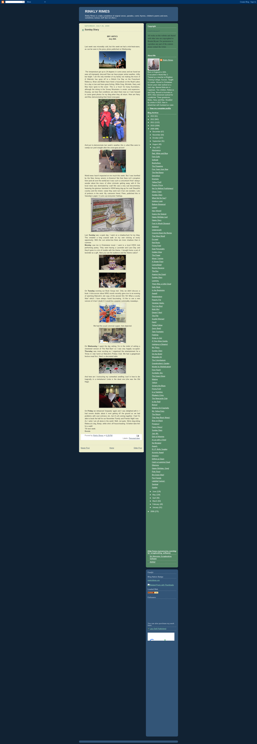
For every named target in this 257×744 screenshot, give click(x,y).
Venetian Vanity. (158, 303)
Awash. (155, 446)
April (154, 498)
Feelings (155, 335)
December (156, 132)
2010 (152, 126)
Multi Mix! (156, 309)
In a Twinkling (157, 392)
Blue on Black (157, 421)
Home (111, 448)
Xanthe (154, 488)
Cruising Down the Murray (162, 233)
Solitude (155, 160)
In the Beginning (158, 290)
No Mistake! (156, 443)
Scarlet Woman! (158, 319)
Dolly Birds (156, 287)
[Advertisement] (160, 654)
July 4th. (155, 434)
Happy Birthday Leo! (160, 217)
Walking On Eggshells (160, 408)
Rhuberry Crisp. (158, 395)
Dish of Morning (158, 437)
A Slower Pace (157, 262)
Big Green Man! (158, 475)
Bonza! (154, 405)
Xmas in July (157, 338)
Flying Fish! (156, 389)
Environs (155, 179)
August (155, 144)
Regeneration (157, 297)
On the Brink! (157, 354)
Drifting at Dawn (158, 459)
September (156, 141)
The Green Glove (158, 376)
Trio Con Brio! (157, 306)
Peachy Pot (156, 300)
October (155, 138)
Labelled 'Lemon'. (158, 481)
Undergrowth (157, 230)
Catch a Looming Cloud (161, 462)
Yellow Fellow (157, 325)
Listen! (154, 208)
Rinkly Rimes (168, 60)
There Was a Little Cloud (161, 284)
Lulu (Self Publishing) (158, 629)
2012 (152, 119)
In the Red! (156, 402)
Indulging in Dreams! (160, 344)
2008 (152, 511)
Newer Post (85, 448)
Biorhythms (156, 163)
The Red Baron (158, 173)
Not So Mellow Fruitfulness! (162, 188)
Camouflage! (157, 265)
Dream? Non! (157, 313)
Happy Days (156, 220)
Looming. (155, 281)
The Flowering (157, 166)
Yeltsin (154, 383)
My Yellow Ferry (158, 411)
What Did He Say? (159, 198)
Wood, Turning (157, 258)
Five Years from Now (160, 169)
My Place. (156, 348)
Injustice (155, 456)
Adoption (155, 227)
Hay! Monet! (156, 211)
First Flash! (156, 370)
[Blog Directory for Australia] (153, 593)
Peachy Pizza (157, 185)
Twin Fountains (158, 332)
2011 (152, 122)
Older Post (138, 448)
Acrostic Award (158, 452)
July (154, 148)
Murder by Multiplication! (161, 367)
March (155, 501)
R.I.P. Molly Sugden (159, 449)
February (156, 504)
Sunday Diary (157, 195)
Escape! (155, 239)
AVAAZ (152, 562)
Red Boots (156, 243)
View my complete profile (160, 108)
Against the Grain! (159, 274)
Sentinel (155, 484)
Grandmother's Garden (160, 363)
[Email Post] (137, 436)
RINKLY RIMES (97, 11)
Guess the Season (159, 214)
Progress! (155, 424)
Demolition (156, 176)
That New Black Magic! (161, 418)
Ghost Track (157, 192)
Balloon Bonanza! (159, 204)
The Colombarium (159, 360)
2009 (152, 129)
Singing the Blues (159, 386)
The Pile (155, 316)
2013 (152, 116)
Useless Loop (157, 201)
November (156, 135)
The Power (156, 255)
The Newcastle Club (159, 398)
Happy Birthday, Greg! (160, 468)
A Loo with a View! (159, 440)
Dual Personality (158, 249)
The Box (155, 271)
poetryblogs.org (154, 580)
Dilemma (155, 465)
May (154, 495)
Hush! (154, 322)
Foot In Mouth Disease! (161, 223)
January (155, 507)
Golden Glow (157, 252)
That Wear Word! (158, 236)
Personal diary (134, 438)
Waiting (155, 379)
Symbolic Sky (157, 373)
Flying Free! (156, 246)
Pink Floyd (156, 472)
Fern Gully (156, 157)
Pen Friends (156, 478)
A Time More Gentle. (160, 341)
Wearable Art (157, 357)
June (154, 492)
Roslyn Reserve (158, 268)
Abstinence (156, 150)
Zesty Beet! (156, 328)
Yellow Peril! (156, 182)
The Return (156, 414)
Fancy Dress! (157, 427)
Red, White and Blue (160, 153)
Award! (154, 293)
